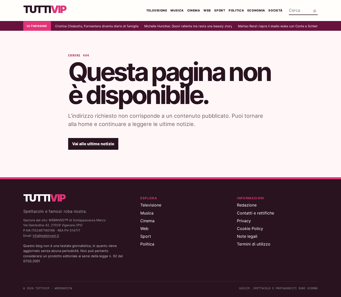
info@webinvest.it (46, 236)
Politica (236, 10)
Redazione (247, 205)
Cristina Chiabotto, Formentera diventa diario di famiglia (96, 26)
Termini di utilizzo (253, 244)
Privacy (244, 220)
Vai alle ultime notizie (93, 143)
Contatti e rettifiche (255, 213)
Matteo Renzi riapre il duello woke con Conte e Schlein (278, 26)
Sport (219, 10)
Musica (177, 10)
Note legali (247, 236)
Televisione (156, 10)
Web (207, 10)
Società (275, 10)
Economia (256, 10)
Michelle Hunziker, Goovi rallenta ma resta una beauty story (188, 26)
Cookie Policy (250, 228)
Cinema (193, 10)
